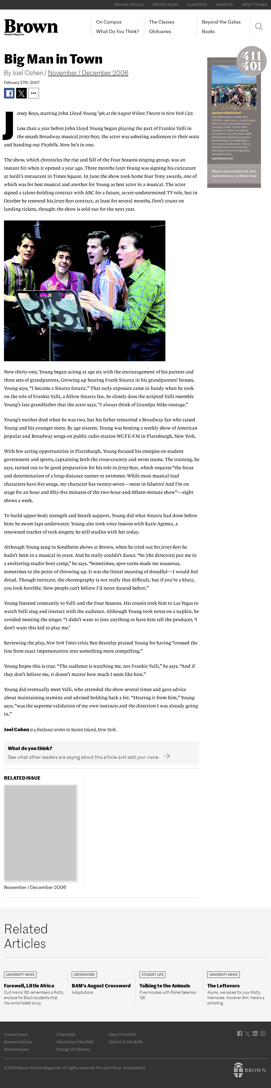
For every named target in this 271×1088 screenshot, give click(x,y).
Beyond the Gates (221, 22)
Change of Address (73, 1049)
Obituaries (160, 31)
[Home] (33, 27)
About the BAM (254, 5)
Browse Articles (129, 5)
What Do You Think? (117, 31)
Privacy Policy (108, 1067)
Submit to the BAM (125, 1041)
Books (208, 31)
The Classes (161, 22)
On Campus (108, 22)
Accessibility (134, 1067)
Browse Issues (165, 5)
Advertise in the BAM (75, 1041)
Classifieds (197, 5)
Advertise (224, 5)
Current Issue (15, 1034)
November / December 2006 (88, 73)
